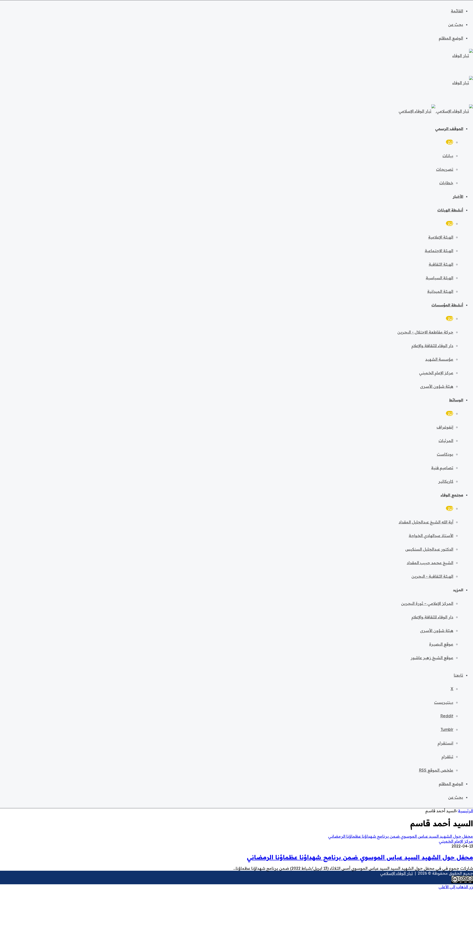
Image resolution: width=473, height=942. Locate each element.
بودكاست (445, 454)
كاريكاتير (445, 481)
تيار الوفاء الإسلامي (396, 873)
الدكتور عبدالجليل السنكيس (429, 549)
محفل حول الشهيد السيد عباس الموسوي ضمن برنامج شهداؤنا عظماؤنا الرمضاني (360, 857)
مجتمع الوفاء (451, 495)
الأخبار (458, 196)
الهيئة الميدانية (440, 291)
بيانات (447, 155)
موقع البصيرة (441, 644)
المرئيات (446, 440)
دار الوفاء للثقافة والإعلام (432, 345)
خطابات (446, 182)
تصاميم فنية (442, 467)
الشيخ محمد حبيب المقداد (430, 562)
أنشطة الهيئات (450, 210)
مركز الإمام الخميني (436, 372)
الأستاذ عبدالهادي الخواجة (431, 535)
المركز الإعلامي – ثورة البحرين (427, 603)
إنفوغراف (445, 427)
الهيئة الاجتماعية (439, 250)
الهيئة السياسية (439, 277)
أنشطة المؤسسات (447, 305)
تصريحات (444, 169)
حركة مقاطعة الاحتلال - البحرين (425, 332)
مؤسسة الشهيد (439, 359)
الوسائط (456, 400)
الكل (449, 142)
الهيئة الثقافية (441, 264)
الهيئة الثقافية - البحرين (432, 576)
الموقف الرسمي (449, 128)
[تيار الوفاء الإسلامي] (436, 111)
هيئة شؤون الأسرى (436, 386)
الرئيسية (465, 810)
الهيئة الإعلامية (440, 237)
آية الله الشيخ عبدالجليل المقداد (426, 521)
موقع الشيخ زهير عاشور (432, 657)
